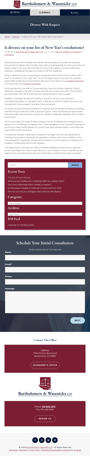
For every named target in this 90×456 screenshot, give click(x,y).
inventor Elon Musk (32, 84)
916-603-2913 (48, 407)
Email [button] (46, 12)
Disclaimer (13, 450)
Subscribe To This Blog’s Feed (21, 225)
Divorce (59, 52)
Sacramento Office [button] (45, 365)
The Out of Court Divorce (19, 178)
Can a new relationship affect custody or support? (30, 185)
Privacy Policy (34, 450)
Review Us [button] (45, 419)
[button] (88, 440)
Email (8, 264)
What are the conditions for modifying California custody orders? (36, 181)
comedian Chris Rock (74, 81)
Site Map (23, 450)
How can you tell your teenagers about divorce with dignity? (34, 192)
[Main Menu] (15, 12)
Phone (8, 276)
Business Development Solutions (56, 450)
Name (8, 252)
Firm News (74, 52)
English (66, 52)
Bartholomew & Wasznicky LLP (29, 52)
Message (9, 288)
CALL (76, 12)
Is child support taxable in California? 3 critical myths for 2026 (34, 188)
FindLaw (77, 450)
